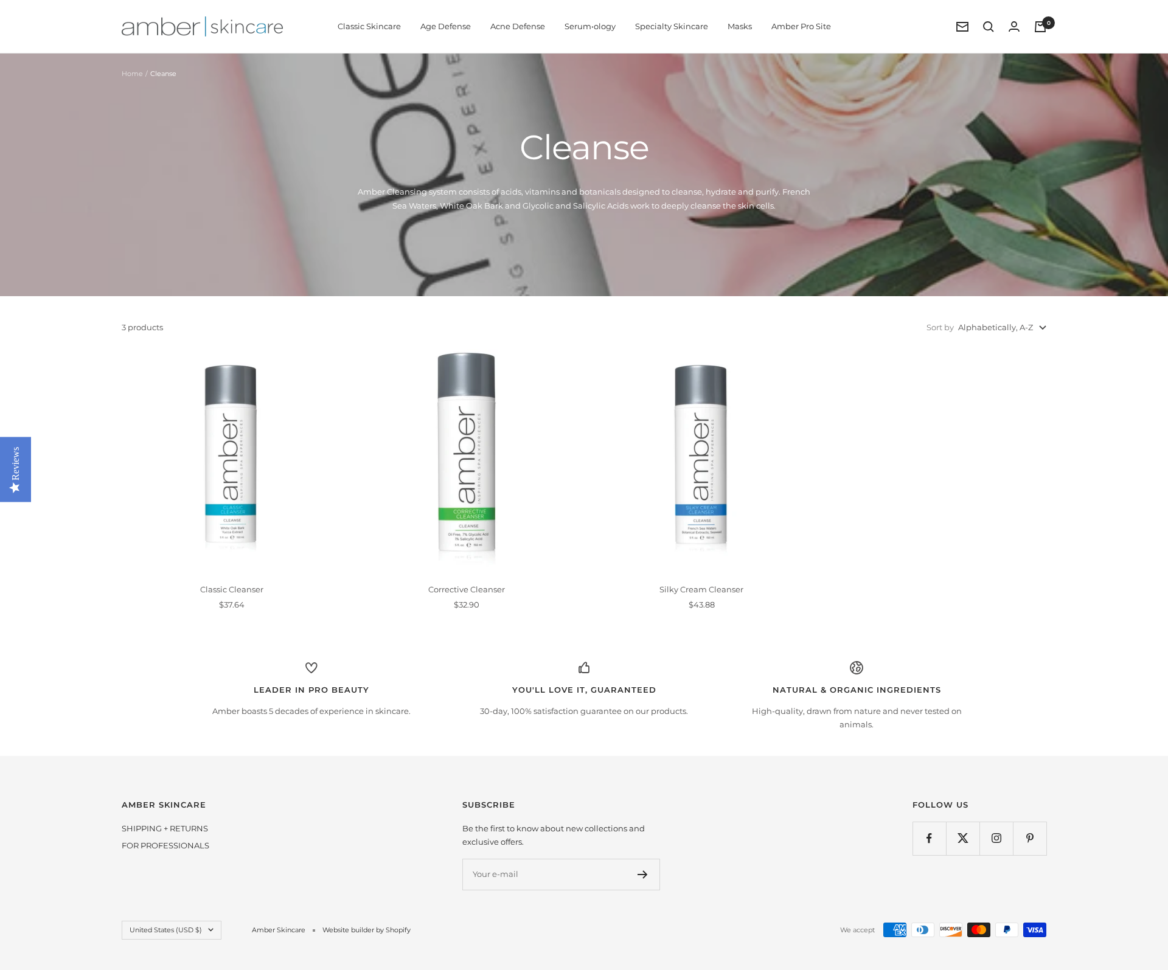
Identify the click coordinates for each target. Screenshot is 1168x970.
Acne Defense (517, 26)
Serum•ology (590, 26)
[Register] (643, 874)
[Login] (1014, 26)
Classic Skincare (369, 26)
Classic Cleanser (231, 589)
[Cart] (1040, 26)
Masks (740, 26)
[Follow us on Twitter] (962, 838)
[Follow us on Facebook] (929, 838)
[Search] (988, 26)
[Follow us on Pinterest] (1029, 838)
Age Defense (445, 26)
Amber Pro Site (801, 26)
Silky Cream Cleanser (701, 589)
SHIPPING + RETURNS (165, 828)
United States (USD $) (166, 930)
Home (132, 73)
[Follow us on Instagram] (996, 838)
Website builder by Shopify (366, 930)
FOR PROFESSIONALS (165, 845)
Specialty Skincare (671, 26)
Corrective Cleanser (466, 589)
